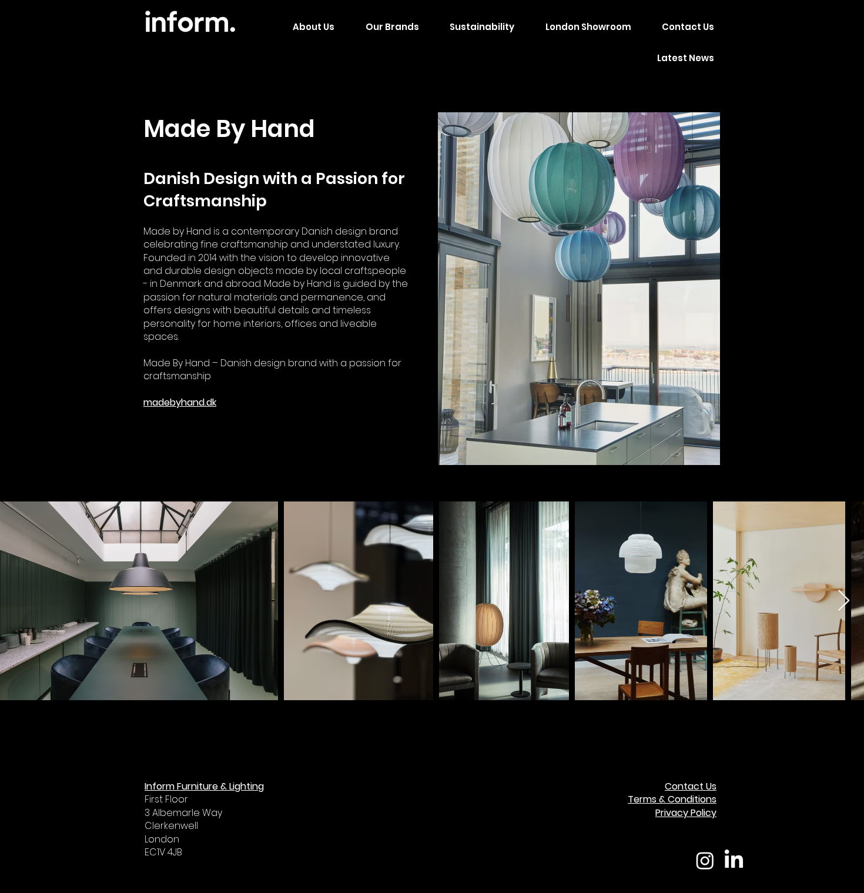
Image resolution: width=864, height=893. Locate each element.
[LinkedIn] (733, 860)
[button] (384, 27)
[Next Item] (843, 601)
